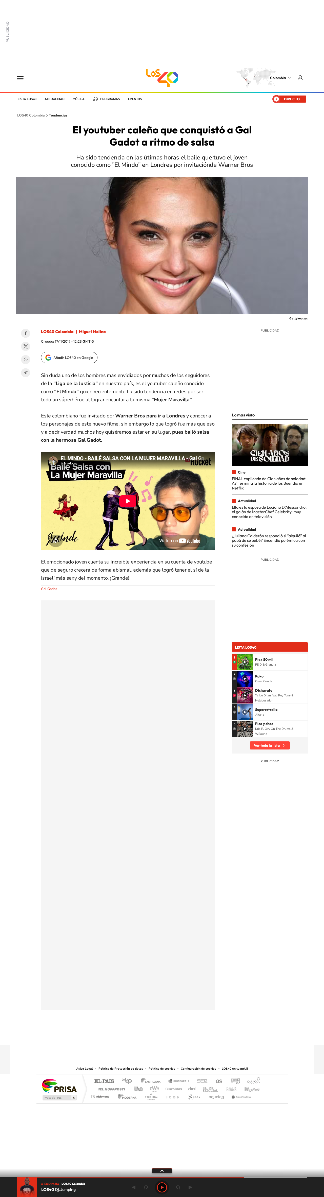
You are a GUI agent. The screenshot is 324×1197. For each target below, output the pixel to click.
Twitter (25, 346)
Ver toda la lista (267, 745)
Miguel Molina (92, 331)
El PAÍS (104, 1081)
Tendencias (58, 115)
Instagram (152, 1035)
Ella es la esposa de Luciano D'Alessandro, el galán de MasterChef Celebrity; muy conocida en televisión (269, 512)
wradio (153, 1088)
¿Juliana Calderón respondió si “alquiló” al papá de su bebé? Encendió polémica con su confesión (269, 540)
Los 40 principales (128, 1081)
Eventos (135, 99)
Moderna (126, 1095)
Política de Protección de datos (120, 1069)
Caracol (252, 1081)
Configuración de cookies (198, 1069)
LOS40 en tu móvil (235, 1069)
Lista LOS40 (27, 99)
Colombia (278, 78)
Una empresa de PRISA (59, 1085)
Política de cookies (162, 1069)
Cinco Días (172, 1088)
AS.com (217, 1081)
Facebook (25, 333)
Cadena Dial (192, 1088)
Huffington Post (111, 1088)
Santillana (152, 1081)
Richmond (101, 1095)
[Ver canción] (245, 662)
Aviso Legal (84, 1069)
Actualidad (55, 99)
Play (162, 1187)
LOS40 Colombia (162, 78)
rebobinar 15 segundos (146, 1187)
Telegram (25, 372)
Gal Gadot (49, 588)
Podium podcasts (151, 1095)
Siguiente (190, 1187)
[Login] (300, 77)
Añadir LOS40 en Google (73, 357)
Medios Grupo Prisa (59, 1098)
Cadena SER (200, 1081)
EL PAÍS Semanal (210, 1088)
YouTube (162, 1035)
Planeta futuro (229, 1088)
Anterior (134, 1187)
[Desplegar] (162, 1170)
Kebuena (247, 1088)
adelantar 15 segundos (178, 1187)
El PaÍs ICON (173, 1095)
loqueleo (216, 1095)
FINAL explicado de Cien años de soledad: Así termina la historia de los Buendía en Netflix (269, 483)
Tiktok (142, 1035)
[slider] (162, 1177)
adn (233, 1081)
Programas (110, 99)
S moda (193, 1095)
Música (79, 99)
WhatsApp (25, 359)
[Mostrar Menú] (23, 78)
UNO (139, 1088)
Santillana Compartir (179, 1081)
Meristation (240, 1095)
